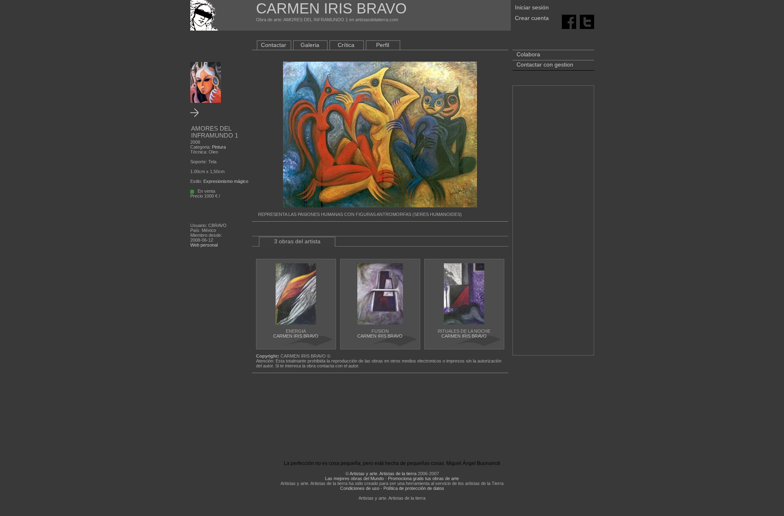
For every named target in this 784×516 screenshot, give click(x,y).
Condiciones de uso (359, 488)
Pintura (219, 147)
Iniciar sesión (532, 7)
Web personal (204, 244)
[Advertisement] (553, 224)
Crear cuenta (532, 18)
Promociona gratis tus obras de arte (423, 478)
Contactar (273, 45)
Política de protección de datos (413, 488)
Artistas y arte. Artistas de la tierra (383, 473)
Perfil (382, 45)
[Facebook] (569, 21)
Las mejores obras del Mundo (354, 478)
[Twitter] (587, 21)
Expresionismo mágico (225, 181)
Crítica (346, 45)
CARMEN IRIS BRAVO (295, 336)
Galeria (310, 45)
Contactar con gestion (545, 64)
